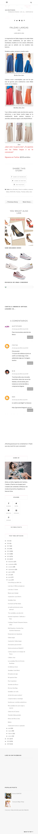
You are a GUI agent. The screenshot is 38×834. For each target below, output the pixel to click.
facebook (8, 506)
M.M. (13, 371)
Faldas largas (11, 637)
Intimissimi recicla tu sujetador (16, 725)
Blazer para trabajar (13, 593)
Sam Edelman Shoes (13, 248)
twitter (16, 506)
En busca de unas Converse (16, 282)
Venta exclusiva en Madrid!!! (16, 648)
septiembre (11, 569)
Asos (11, 189)
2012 (8, 559)
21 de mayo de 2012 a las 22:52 (20, 348)
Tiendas (18, 191)
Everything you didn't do (14, 582)
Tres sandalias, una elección (15, 613)
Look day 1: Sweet (13, 589)
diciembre (11, 561)
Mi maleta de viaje (13, 674)
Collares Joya (11, 657)
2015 (8, 551)
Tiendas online (25, 191)
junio (9, 577)
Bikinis (9, 722)
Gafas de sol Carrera (13, 711)
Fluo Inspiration (12, 681)
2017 (8, 546)
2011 (8, 738)
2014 (8, 554)
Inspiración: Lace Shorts (14, 596)
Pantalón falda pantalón (14, 715)
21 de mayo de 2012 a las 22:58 (20, 374)
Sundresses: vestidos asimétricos (17, 702)
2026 (8, 540)
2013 (8, 556)
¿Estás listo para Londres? (15, 695)
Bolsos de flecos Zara (14, 718)
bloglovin (8, 513)
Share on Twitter (20, 180)
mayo (9, 580)
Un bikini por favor (13, 667)
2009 (8, 744)
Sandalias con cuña (13, 691)
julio (9, 574)
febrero (10, 733)
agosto (10, 572)
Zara (31, 191)
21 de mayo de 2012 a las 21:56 (20, 329)
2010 (8, 741)
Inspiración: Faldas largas (15, 641)
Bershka (15, 189)
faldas (7, 191)
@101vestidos (25, 157)
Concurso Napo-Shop (18, 801)
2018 (8, 543)
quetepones (17, 326)
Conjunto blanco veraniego (15, 698)
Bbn (13, 397)
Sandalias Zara (12, 600)
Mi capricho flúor (12, 677)
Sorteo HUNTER (16, 793)
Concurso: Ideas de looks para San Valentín (17, 810)
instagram (16, 513)
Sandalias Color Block (14, 670)
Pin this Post (20, 184)
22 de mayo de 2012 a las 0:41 (19, 399)
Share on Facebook (19, 176)
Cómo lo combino (23, 189)
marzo (10, 731)
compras (30, 189)
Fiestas (15, 345)
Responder (30, 337)
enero (10, 736)
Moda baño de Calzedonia (15, 634)
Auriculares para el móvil (14, 644)
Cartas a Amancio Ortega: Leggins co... (16, 308)
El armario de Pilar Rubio (14, 603)
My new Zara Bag (12, 688)
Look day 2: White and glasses (16, 586)
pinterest (8, 520)
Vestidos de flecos (13, 684)
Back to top (28, 831)
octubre (10, 567)
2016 (8, 548)
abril (9, 728)
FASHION (12, 191)
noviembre (11, 564)
